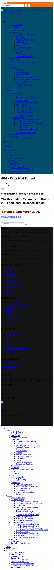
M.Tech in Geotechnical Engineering (29, 123)
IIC (7, 352)
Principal (19, 45)
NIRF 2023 (9, 323)
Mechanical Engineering (24, 114)
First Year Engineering (24, 77)
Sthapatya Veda (11, 351)
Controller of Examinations (20, 138)
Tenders (9, 345)
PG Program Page (17, 118)
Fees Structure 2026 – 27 (20, 168)
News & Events (11, 150)
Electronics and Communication (27, 110)
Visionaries (15, 32)
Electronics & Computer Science (27, 108)
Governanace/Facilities (24, 57)
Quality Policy (16, 27)
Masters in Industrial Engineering (28, 129)
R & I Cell (19, 70)
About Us (9, 21)
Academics (10, 90)
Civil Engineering (22, 101)
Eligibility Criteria (17, 160)
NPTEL (8, 354)
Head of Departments (24, 55)
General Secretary (22, 38)
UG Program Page (17, 95)
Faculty (8, 273)
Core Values (15, 28)
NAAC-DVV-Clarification (14, 317)
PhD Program (15, 136)
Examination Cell (12, 286)
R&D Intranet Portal (13, 302)
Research (14, 68)
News (8, 337)
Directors (19, 51)
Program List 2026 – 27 (19, 166)
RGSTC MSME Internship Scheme (23, 62)
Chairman (19, 36)
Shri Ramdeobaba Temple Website (13, 363)
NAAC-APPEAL (11, 347)
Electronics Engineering (24, 106)
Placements (10, 141)
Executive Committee (23, 47)
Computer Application (24, 81)
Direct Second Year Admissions (22, 170)
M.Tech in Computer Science (26, 133)
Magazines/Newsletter (14, 335)
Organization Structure (24, 49)
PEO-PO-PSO (15, 66)
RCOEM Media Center (13, 334)
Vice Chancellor (21, 44)
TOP (2, 414)
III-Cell (13, 64)
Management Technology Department (29, 120)
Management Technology (25, 85)
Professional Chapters (14, 284)
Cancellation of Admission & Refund (24, 171)
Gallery (8, 146)
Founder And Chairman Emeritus (27, 34)
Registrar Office (11, 277)
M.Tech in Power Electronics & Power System (32, 125)
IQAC (8, 292)
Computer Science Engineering (27, 97)
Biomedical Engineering (24, 116)
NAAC (8, 315)
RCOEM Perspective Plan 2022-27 (18, 306)
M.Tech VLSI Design (23, 127)
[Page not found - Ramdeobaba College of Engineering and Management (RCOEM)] (27, 12)
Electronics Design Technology (27, 103)
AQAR (8, 314)
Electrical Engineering (24, 104)
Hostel (8, 339)
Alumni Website (6, 370)
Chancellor (20, 42)
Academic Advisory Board (25, 40)
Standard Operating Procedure (17, 349)
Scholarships (16, 164)
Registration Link (11, 217)
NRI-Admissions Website (10, 367)
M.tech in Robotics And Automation (29, 131)
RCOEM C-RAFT (11, 308)
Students (9, 271)
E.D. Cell (9, 312)
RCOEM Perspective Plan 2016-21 (18, 304)
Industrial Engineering (24, 112)
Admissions (15, 59)
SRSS (8, 290)
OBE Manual (10, 293)
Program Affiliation (18, 93)
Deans (18, 53)
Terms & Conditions (18, 173)
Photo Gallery (11, 275)
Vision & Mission (17, 25)
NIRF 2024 (9, 321)
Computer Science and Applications (29, 99)
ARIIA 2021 (10, 310)
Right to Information (13, 269)
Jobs (8, 341)
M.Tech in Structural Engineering (27, 121)
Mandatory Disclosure (14, 280)
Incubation (15, 60)
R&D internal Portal (23, 74)
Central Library (11, 288)
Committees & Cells (13, 278)
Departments (15, 76)
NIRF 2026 (9, 325)
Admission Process (18, 158)
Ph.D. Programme (22, 72)
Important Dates (17, 162)
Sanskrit (19, 87)
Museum (9, 343)
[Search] (26, 224)
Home (8, 17)
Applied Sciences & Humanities (27, 79)
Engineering (20, 83)
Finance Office (11, 282)
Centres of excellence (19, 30)
